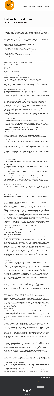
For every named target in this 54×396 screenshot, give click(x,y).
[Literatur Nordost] (9, 5)
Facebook (43, 3)
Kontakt (47, 3)
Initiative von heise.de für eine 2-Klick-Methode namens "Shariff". (20, 87)
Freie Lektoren (38, 3)
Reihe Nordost (46, 6)
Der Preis (25, 6)
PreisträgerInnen (40, 6)
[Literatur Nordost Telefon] (30, 390)
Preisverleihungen (32, 6)
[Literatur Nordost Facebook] (23, 390)
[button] (41, 377)
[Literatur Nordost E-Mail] (27, 390)
